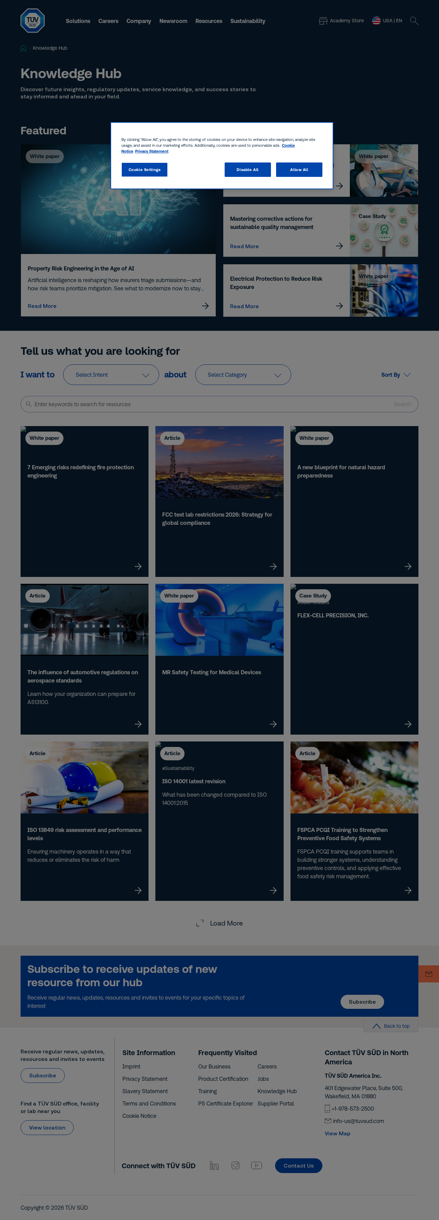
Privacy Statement (151, 151)
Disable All (247, 169)
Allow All (299, 169)
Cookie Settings (145, 169)
